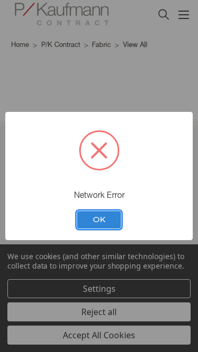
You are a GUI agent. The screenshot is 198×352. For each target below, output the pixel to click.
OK (99, 219)
